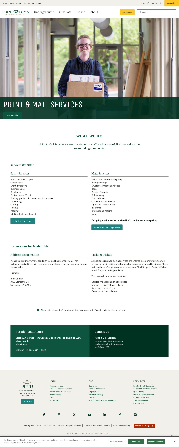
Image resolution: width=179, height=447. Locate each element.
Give (24, 3)
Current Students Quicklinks (145, 389)
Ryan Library (138, 391)
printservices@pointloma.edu (109, 341)
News (5, 3)
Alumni (18, 3)
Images (135, 414)
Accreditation (55, 400)
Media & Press (55, 394)
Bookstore (93, 386)
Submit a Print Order (22, 221)
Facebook (44, 414)
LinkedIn (104, 414)
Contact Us (12, 115)
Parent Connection (141, 397)
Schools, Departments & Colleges (102, 400)
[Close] (175, 441)
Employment (94, 391)
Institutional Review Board (61, 391)
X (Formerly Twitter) (74, 414)
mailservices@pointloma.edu (109, 344)
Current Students (34, 3)
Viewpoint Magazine (142, 400)
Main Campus (22, 344)
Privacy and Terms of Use (35, 425)
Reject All (136, 441)
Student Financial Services (61, 389)
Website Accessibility (121, 425)
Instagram (59, 414)
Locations (27, 401)
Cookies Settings (117, 441)
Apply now (127, 12)
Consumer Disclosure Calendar (97, 425)
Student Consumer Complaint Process (65, 425)
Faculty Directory (96, 394)
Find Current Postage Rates (107, 227)
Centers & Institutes (97, 389)
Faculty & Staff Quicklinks (143, 386)
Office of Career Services (143, 394)
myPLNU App (138, 403)
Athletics (142, 4)
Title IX (52, 397)
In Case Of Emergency (144, 425)
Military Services (57, 386)
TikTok (120, 414)
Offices (92, 397)
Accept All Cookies (156, 441)
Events (11, 3)
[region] (89, 441)
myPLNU (155, 4)
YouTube (89, 414)
